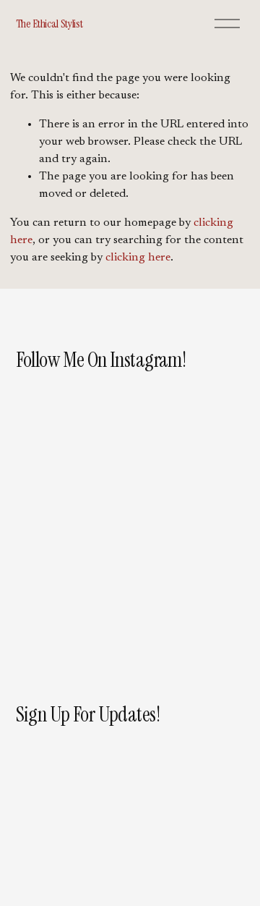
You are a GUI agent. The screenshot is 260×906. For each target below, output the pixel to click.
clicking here (137, 257)
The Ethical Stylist (49, 23)
